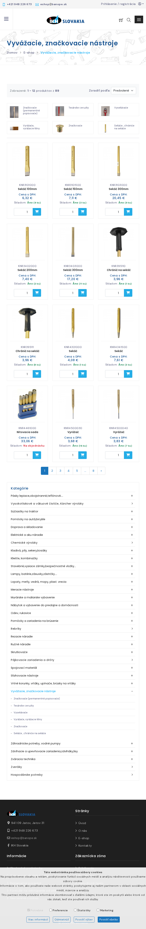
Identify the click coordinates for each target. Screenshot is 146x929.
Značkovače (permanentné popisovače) (37, 698)
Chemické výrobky (24, 543)
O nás (83, 831)
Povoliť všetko (108, 919)
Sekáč (73, 351)
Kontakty (85, 846)
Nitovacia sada (27, 432)
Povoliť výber (84, 919)
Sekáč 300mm (119, 189)
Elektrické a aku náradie (27, 535)
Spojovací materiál (24, 668)
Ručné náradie (21, 644)
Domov (12, 53)
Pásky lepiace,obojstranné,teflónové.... (37, 496)
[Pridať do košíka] (37, 212)
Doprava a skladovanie (27, 527)
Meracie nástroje (22, 589)
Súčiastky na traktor (24, 511)
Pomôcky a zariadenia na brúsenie (34, 621)
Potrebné (37, 910)
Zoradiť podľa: (99, 90)
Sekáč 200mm (27, 270)
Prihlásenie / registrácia (119, 4)
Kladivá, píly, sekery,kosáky (29, 550)
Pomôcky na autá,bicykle (28, 519)
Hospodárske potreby (27, 775)
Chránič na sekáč (119, 270)
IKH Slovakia (20, 845)
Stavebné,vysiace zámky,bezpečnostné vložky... (43, 566)
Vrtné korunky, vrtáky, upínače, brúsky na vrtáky (43, 683)
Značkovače (20, 726)
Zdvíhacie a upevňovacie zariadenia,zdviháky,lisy (44, 751)
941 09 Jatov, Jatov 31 (27, 823)
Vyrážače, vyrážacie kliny (28, 719)
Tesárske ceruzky (24, 705)
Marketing (106, 910)
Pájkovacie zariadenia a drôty (32, 660)
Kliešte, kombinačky (24, 558)
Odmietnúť (62, 919)
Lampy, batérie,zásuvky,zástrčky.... (34, 574)
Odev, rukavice (21, 613)
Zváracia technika (23, 759)
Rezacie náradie (22, 636)
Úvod (82, 823)
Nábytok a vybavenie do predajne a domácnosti (44, 605)
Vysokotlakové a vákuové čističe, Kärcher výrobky (47, 503)
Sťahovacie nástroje (24, 675)
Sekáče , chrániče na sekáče (30, 733)
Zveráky (16, 767)
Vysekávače (21, 712)
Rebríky (16, 629)
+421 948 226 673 (24, 831)
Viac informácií (38, 919)
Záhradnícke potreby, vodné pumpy (35, 743)
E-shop (29, 53)
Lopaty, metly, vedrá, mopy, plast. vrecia (38, 582)
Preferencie (60, 910)
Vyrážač (73, 432)
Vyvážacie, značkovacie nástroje (65, 53)
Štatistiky (84, 910)
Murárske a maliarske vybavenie (33, 597)
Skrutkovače (19, 652)
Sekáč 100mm (27, 189)
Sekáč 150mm (73, 189)
